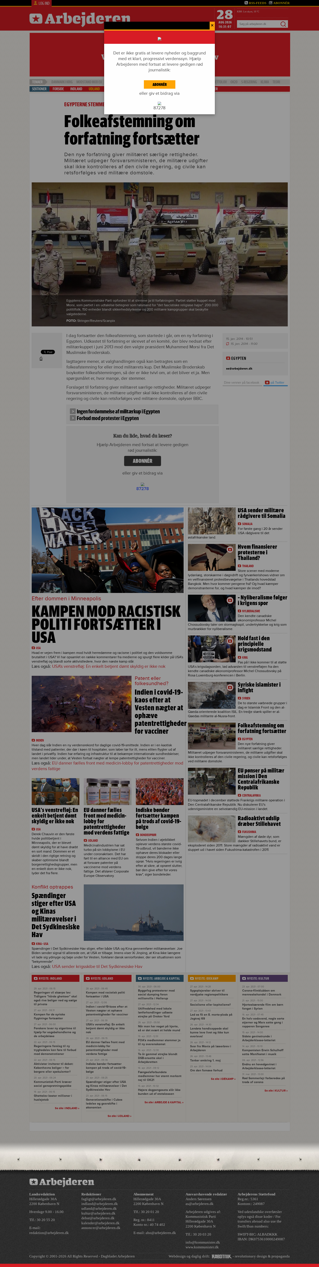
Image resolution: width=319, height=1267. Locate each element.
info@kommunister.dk (203, 1242)
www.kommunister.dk (202, 1247)
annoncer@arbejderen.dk (100, 1228)
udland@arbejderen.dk (99, 1208)
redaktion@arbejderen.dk (49, 1233)
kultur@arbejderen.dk (98, 1213)
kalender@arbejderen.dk (100, 1223)
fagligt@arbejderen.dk (98, 1199)
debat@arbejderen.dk (98, 1218)
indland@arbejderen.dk (99, 1204)
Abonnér (160, 84)
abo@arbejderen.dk (161, 1233)
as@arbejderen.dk (200, 1204)
